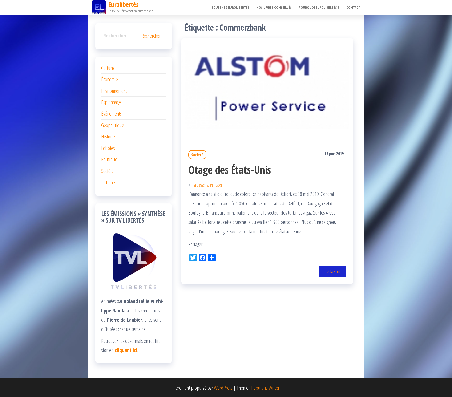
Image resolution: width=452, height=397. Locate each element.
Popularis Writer (265, 387)
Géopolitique (112, 125)
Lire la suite (333, 271)
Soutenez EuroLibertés (230, 7)
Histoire (108, 136)
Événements (111, 113)
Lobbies (108, 147)
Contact (353, 7)
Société (197, 155)
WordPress (223, 387)
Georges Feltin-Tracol (207, 185)
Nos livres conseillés (274, 7)
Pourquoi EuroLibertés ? (319, 7)
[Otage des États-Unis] (267, 88)
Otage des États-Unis (229, 169)
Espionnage (111, 101)
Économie (109, 79)
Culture (107, 67)
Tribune (108, 182)
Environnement (114, 90)
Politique (109, 159)
